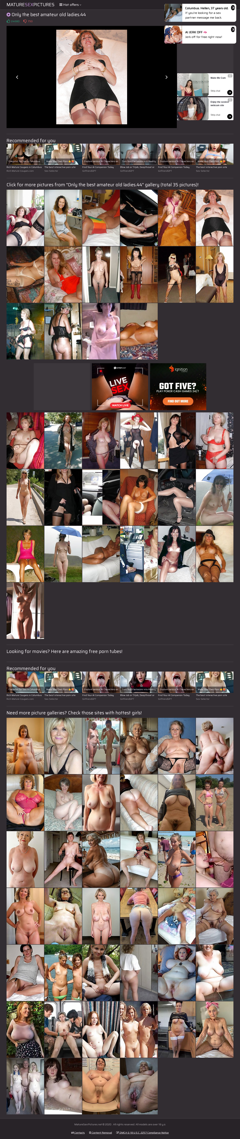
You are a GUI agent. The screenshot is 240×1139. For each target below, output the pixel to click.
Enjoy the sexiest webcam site (220, 104)
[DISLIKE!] (25, 21)
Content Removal (101, 1133)
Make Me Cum (218, 78)
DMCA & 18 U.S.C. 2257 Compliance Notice (144, 1133)
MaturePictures (31, 4)
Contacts (79, 1133)
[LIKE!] (8, 21)
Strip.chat (215, 91)
